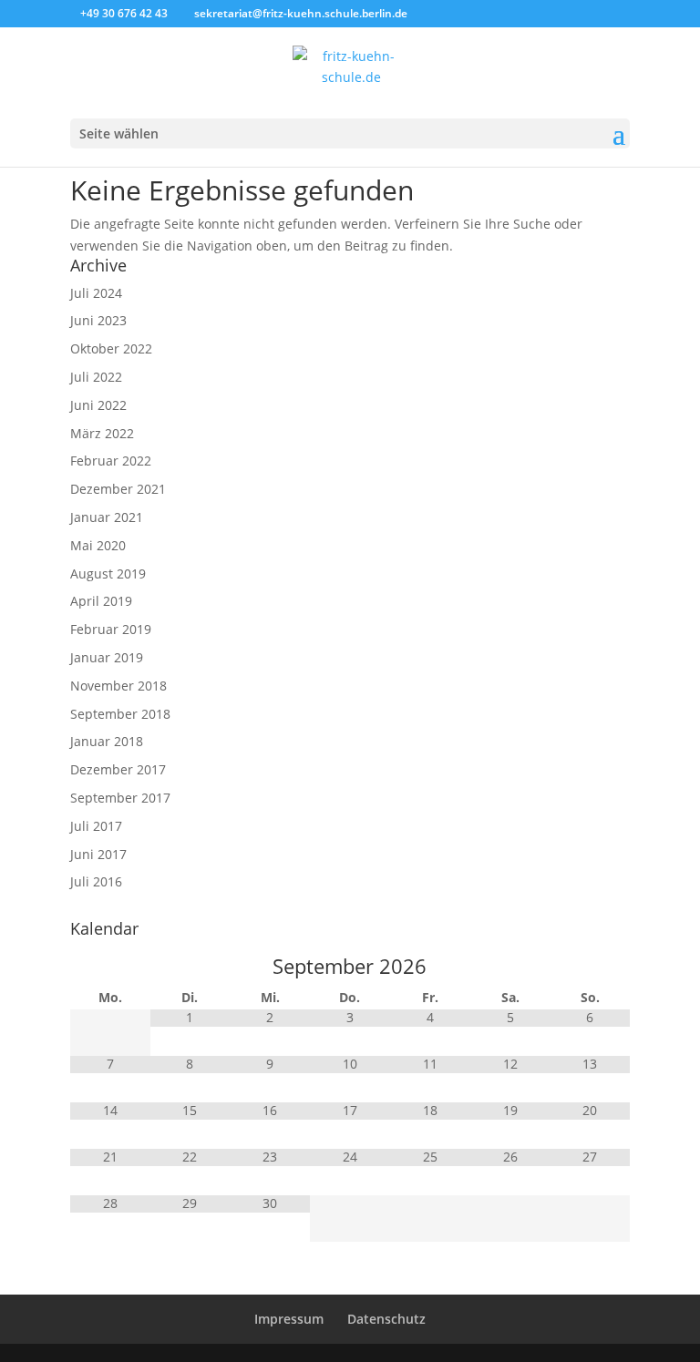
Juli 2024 (96, 293)
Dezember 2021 (118, 488)
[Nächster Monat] (590, 965)
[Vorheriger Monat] (110, 965)
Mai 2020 (98, 545)
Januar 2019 (106, 657)
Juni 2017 (98, 854)
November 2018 (118, 685)
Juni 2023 (98, 320)
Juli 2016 (96, 881)
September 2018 (120, 713)
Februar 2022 (110, 460)
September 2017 (120, 797)
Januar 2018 (106, 741)
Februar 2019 (110, 629)
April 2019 (101, 600)
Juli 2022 (96, 376)
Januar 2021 (106, 517)
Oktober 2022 (111, 348)
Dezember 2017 (118, 769)
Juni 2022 (98, 405)
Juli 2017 (96, 826)
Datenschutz (386, 1318)
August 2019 (108, 573)
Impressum (289, 1318)
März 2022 (102, 433)
